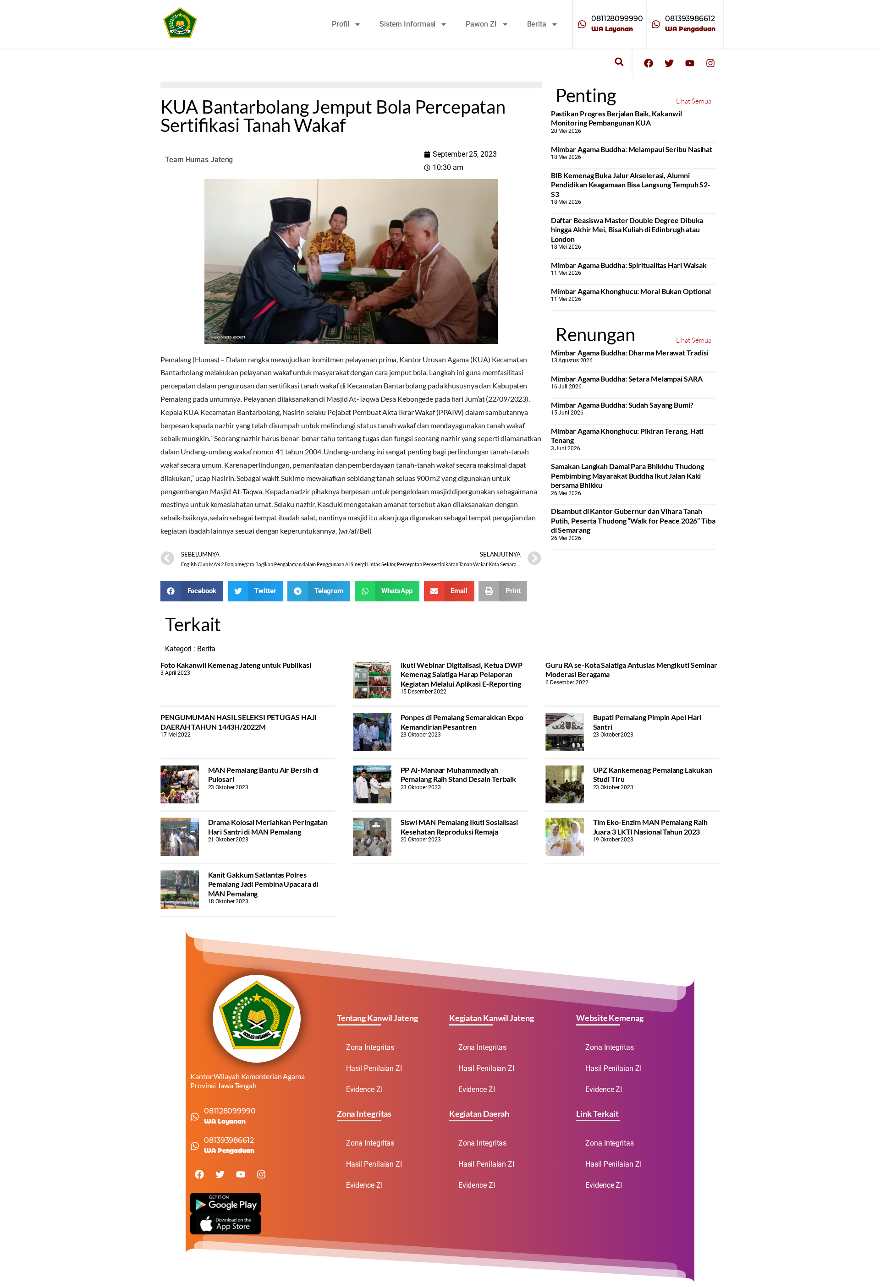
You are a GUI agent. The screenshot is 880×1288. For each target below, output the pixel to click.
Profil (340, 24)
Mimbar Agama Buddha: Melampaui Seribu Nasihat (632, 149)
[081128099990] (582, 24)
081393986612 (690, 18)
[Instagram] (710, 63)
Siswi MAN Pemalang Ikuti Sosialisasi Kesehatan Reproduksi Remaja (459, 826)
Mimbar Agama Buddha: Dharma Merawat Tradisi (630, 352)
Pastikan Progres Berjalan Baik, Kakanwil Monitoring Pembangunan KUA (616, 118)
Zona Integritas (370, 1047)
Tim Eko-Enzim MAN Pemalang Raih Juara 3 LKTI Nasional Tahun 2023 (650, 826)
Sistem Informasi (407, 24)
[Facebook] (648, 63)
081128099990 (617, 18)
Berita (536, 24)
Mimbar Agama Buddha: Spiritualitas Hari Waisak (629, 265)
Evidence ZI (364, 1089)
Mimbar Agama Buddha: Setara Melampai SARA (627, 378)
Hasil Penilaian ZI (374, 1068)
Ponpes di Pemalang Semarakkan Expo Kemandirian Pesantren (462, 722)
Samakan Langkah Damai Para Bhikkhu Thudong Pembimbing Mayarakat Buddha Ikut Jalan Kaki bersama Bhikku (627, 475)
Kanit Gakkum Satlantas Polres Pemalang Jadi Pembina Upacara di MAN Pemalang (263, 884)
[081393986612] (655, 24)
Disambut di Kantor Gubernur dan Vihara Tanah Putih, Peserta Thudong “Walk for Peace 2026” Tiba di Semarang (633, 520)
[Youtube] (690, 63)
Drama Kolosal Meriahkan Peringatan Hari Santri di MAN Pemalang (268, 826)
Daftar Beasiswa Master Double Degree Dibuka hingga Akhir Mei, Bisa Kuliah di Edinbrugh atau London (627, 229)
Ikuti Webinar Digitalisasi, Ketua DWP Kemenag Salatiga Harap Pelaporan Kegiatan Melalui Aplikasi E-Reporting (461, 674)
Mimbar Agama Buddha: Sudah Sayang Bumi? (622, 404)
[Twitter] (669, 63)
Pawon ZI (481, 24)
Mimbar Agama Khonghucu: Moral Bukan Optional (631, 291)
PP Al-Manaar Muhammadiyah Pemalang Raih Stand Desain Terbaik (459, 774)
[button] (619, 62)
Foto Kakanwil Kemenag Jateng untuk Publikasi (235, 664)
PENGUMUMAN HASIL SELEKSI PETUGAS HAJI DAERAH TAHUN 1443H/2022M (238, 722)
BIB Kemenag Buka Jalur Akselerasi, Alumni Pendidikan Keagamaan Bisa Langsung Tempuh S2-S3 (631, 184)
